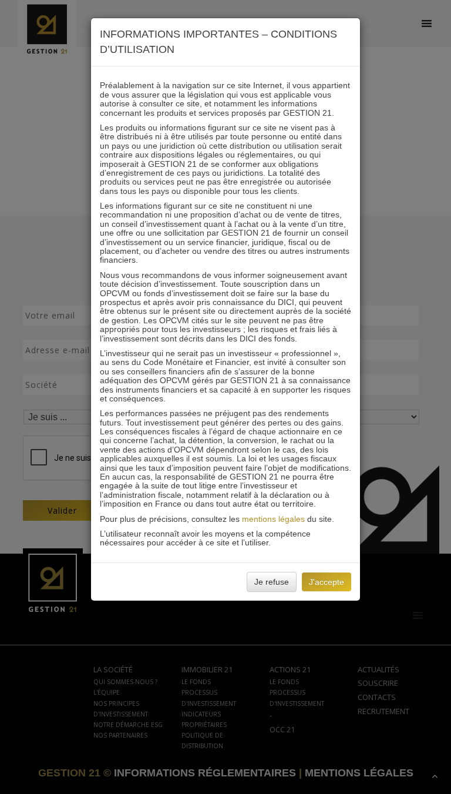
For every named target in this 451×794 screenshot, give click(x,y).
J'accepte (326, 582)
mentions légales (273, 519)
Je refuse (271, 582)
